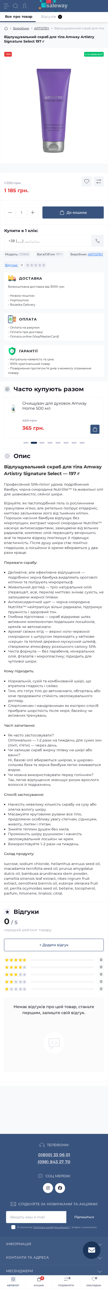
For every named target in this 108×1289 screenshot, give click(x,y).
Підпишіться (84, 1217)
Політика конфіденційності (51, 1227)
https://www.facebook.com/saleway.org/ (60, 1188)
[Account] (24, 6)
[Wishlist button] (87, 181)
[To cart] (94, 429)
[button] (25, 443)
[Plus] (32, 212)
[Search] (15, 6)
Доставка (30, 278)
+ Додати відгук (53, 945)
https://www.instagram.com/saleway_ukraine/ (48, 1188)
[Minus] (10, 212)
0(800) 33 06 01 (54, 1154)
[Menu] (6, 6)
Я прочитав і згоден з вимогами (57, 1227)
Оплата (28, 319)
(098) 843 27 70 (54, 1161)
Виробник (21, 28)
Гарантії (28, 351)
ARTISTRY (41, 28)
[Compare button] (99, 181)
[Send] (98, 241)
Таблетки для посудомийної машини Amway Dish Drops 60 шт (57, 406)
